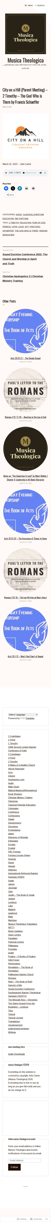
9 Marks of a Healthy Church (21, 765)
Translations (14, 1021)
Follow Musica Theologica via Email (21, 1139)
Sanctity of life (15, 985)
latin (14, 227)
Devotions (13, 826)
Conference (13, 812)
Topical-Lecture (15, 1018)
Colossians (13, 808)
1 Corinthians (14, 736)
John (10, 891)
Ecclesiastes (14, 830)
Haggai (11, 866)
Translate (29, 718)
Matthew (12, 920)
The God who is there (26, 231)
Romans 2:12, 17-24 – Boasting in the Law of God (25, 417)
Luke (10, 906)
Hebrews (12, 870)
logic (21, 227)
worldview (8, 235)
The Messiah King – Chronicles (22, 1000)
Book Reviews (15, 794)
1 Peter (11, 740)
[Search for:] (42, 5)
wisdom (43, 231)
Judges (11, 899)
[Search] (36, 5)
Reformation (14, 964)
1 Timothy (13, 743)
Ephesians (13, 841)
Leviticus (12, 902)
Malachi (11, 909)
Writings (12, 1032)
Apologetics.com (16, 779)
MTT (27, 227)
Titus (10, 1011)
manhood (12, 913)
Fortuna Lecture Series (19, 855)
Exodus (11, 844)
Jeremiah (12, 888)
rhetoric (35, 227)
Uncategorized (15, 1025)
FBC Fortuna (21, 218)
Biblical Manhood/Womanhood (22, 790)
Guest (11, 862)
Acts (10, 772)
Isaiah (11, 881)
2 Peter (11, 758)
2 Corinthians (14, 754)
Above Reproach (16, 769)
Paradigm (12, 938)
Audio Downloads (16, 1054)
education (25, 223)
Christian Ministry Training (20, 797)
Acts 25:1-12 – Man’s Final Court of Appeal (25, 656)
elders (11, 834)
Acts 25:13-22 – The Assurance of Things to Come (25, 538)
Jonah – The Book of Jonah (21, 895)
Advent (11, 776)
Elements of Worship (18, 837)
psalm (11, 953)
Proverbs (12, 949)
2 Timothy (14, 223)
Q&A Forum (13, 960)
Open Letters (14, 935)
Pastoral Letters (16, 942)
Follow (14, 1167)
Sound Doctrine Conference (21, 989)
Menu (30, 5)
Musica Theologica (25, 60)
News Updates (15, 931)
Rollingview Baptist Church (21, 974)
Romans (12, 978)
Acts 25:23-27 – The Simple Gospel (26, 358)
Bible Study (13, 787)
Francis (7, 227)
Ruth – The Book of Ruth (20, 982)
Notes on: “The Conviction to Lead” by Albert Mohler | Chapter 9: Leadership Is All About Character (25, 477)
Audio (19, 214)
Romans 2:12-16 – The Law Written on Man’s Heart (25, 597)
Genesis (12, 859)
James (11, 884)
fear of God (38, 223)
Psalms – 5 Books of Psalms (22, 956)
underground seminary (18, 1029)
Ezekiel (11, 848)
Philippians (13, 946)
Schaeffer (8, 231)
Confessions (14, 816)
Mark (10, 917)
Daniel (11, 819)
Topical (11, 1014)
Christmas (13, 801)
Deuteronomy (14, 823)
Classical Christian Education (22, 805)
